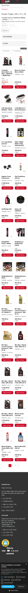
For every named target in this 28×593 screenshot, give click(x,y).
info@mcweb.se (8, 501)
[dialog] (14, 578)
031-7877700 (7, 498)
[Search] (26, 5)
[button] (14, 590)
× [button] (26, 564)
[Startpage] (8, 2)
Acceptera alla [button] (8, 586)
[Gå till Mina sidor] (19, 2)
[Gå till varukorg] (17, 2)
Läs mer (11, 574)
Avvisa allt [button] (21, 586)
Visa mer (5, 30)
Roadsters (5, 9)
